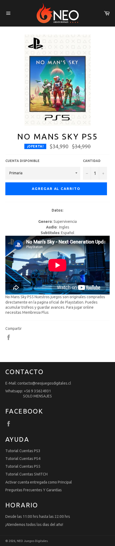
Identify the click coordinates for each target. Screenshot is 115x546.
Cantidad (92, 161)
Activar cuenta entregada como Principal (38, 482)
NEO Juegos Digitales (32, 541)
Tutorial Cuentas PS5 (22, 466)
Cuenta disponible (22, 161)
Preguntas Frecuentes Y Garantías (33, 490)
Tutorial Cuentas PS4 (22, 458)
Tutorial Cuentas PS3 (22, 451)
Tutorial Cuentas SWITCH (26, 474)
